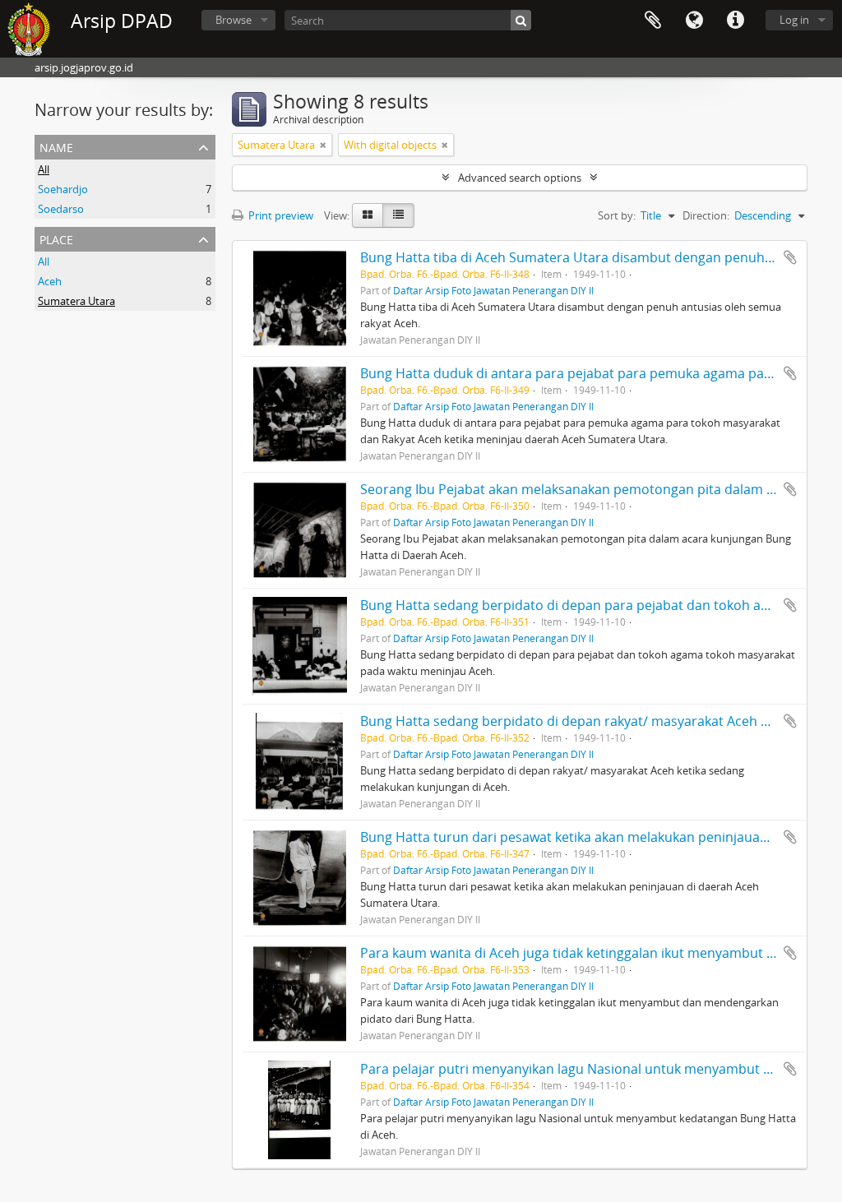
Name (56, 146)
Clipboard (652, 20)
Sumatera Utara (76, 301)
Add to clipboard (790, 257)
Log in (794, 19)
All (43, 169)
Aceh (50, 281)
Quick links (735, 20)
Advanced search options (519, 177)
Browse (233, 19)
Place (56, 238)
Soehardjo (63, 189)
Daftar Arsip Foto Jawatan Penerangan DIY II (493, 290)
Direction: (705, 215)
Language (694, 20)
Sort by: (617, 215)
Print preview (279, 215)
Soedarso (61, 208)
